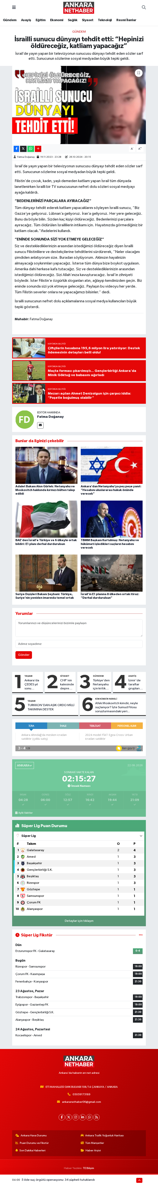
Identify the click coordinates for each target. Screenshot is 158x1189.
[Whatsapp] (89, 1117)
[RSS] (96, 1117)
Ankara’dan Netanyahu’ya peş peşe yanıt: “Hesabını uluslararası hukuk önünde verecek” (111, 490)
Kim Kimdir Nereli (106, 699)
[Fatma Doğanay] (24, 419)
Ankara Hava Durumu (34, 1135)
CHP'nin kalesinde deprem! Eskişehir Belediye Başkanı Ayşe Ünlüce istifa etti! (67, 685)
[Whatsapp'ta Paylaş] (30, 149)
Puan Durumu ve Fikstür (34, 1143)
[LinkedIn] (82, 1117)
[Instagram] (75, 1117)
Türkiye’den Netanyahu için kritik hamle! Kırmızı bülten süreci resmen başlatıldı (101, 685)
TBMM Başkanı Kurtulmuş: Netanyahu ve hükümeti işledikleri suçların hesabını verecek (110, 544)
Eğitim (40, 20)
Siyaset (87, 20)
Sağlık (72, 20)
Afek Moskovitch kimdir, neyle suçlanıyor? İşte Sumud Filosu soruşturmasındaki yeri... (116, 707)
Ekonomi (56, 20)
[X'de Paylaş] (23, 149)
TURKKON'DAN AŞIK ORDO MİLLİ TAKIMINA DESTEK (51, 707)
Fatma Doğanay (26, 157)
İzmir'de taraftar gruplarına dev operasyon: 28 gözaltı (136, 685)
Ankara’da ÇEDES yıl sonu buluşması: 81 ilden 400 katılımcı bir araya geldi (32, 685)
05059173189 (81, 1094)
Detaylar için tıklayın (79, 921)
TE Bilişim (88, 1168)
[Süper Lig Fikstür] (141, 935)
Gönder (23, 655)
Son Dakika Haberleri (32, 1150)
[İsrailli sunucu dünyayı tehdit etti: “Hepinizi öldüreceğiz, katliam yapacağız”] (79, 105)
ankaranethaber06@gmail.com (81, 1101)
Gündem (9, 20)
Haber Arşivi (93, 1150)
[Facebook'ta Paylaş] (16, 149)
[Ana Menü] (14, 7)
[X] (69, 1117)
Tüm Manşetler (94, 1143)
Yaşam (28, 676)
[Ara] (144, 7)
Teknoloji (105, 20)
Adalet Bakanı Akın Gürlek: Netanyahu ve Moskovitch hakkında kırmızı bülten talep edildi (45, 490)
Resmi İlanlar (126, 20)
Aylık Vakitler (25, 813)
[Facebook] (62, 1117)
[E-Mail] (40, 425)
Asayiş (26, 20)
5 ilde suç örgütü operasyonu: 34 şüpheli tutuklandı (58, 1180)
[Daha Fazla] (38, 149)
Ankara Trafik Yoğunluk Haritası (104, 1135)
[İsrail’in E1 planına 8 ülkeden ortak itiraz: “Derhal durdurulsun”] (112, 573)
